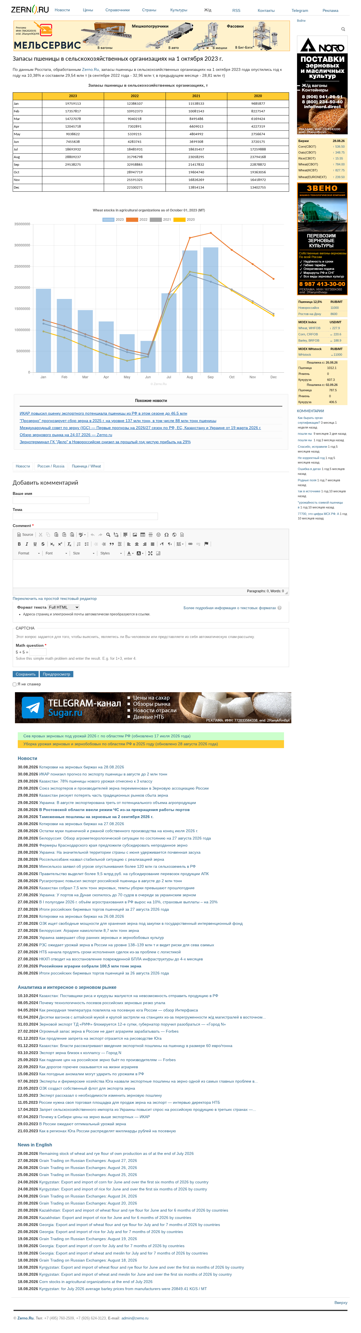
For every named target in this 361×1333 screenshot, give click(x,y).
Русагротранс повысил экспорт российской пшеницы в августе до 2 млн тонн (110, 881)
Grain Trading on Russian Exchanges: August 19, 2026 (88, 1238)
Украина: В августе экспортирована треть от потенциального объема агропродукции (117, 802)
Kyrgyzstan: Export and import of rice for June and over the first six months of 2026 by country (123, 1189)
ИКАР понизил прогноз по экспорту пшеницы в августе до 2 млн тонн (103, 774)
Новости (62, 10)
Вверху (340, 1302)
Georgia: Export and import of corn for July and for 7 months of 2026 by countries (111, 1246)
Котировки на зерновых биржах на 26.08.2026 (81, 916)
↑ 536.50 (339, 146)
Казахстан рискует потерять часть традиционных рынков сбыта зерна (103, 795)
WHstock (304, 354)
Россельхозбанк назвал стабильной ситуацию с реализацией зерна (101, 859)
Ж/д (207, 10)
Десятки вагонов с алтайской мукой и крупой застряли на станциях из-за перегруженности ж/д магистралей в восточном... (152, 1017)
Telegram (300, 10)
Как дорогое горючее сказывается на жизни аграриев (88, 1067)
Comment (23, 525)
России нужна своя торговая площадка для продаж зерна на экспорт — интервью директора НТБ (129, 1102)
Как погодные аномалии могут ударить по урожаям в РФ (91, 1074)
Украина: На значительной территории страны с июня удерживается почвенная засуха (120, 852)
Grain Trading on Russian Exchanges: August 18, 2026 (88, 1260)
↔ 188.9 (335, 340)
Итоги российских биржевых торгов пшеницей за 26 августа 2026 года (104, 973)
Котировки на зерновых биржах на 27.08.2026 (81, 823)
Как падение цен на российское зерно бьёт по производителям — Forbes (107, 1059)
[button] (25, 534)
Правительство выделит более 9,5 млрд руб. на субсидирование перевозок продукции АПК (124, 873)
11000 (335, 307)
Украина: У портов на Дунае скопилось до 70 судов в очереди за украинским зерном (117, 895)
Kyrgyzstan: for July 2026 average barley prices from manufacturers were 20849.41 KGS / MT (123, 1288)
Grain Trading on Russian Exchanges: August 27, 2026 (88, 1160)
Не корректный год (311, 458)
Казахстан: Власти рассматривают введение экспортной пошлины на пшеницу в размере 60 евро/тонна (135, 1045)
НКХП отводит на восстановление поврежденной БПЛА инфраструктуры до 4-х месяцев (121, 959)
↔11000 (336, 354)
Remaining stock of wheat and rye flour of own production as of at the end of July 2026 (116, 1153)
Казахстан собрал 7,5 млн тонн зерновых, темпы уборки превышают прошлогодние (117, 888)
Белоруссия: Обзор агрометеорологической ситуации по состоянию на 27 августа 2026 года (125, 838)
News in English (35, 1144)
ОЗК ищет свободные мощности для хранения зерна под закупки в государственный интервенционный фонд (141, 923)
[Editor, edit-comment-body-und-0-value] (151, 574)
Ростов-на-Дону (309, 314)
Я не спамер (29, 684)
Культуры (178, 10)
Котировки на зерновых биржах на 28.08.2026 (81, 767)
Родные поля (307, 480)
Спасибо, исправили (312, 446)
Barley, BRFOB (308, 340)
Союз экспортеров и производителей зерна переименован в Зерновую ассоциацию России (124, 788)
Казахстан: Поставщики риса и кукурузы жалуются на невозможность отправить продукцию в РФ (128, 995)
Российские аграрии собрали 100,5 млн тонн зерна (90, 966)
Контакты (266, 10)
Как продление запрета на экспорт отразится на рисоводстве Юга (100, 1038)
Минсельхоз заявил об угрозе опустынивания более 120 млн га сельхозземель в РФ (117, 866)
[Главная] (30, 10)
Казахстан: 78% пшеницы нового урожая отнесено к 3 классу (95, 781)
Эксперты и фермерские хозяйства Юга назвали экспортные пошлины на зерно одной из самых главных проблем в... (148, 1081)
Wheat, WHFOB (309, 328)
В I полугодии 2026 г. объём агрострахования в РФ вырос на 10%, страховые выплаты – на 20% (128, 902)
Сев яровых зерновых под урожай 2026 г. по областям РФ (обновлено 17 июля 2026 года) (104, 736)
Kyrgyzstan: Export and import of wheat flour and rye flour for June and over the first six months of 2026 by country (141, 1267)
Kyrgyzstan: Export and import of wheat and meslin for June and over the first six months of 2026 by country (135, 1274)
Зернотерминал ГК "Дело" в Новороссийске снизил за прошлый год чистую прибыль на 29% (105, 442)
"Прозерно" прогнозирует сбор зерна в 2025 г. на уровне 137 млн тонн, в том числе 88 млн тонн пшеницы (118, 420)
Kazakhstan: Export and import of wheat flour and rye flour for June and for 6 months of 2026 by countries (133, 1210)
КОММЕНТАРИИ (310, 411)
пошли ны (305, 433)
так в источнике (309, 491)
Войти (301, 20)
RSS (236, 10)
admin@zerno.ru (135, 1318)
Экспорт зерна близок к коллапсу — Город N (80, 1052)
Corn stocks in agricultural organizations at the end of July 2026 (96, 1281)
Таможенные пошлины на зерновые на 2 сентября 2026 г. (96, 816)
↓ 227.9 (335, 328)
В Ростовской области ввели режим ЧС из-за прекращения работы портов (114, 809)
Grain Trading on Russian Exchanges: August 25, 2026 (88, 1174)
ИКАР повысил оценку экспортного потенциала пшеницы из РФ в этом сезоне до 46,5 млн (103, 413)
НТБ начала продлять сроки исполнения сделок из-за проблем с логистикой (110, 952)
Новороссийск (308, 307)
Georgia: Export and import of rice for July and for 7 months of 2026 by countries (111, 1231)
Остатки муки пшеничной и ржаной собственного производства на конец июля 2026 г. (118, 831)
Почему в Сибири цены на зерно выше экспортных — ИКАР (94, 1117)
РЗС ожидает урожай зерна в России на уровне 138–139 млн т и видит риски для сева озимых (126, 945)
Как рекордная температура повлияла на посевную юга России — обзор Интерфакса (118, 1010)
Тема (17, 509)
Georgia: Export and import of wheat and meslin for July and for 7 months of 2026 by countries (123, 1253)
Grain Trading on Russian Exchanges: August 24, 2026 (88, 1196)
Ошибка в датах (309, 469)
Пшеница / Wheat (86, 466)
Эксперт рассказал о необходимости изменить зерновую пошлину (100, 1095)
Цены (88, 10)
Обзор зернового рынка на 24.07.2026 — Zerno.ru (66, 434)
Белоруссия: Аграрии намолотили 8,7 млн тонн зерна (89, 930)
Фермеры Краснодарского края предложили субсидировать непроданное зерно (113, 845)
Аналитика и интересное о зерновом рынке (67, 987)
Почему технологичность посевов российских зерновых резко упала (102, 1002)
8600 (334, 314)
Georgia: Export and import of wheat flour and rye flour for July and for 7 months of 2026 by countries (129, 1224)
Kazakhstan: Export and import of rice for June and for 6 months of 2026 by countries (115, 1217)
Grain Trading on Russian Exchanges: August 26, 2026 (88, 1167)
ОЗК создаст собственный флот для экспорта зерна (87, 1088)
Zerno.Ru (90, 69)
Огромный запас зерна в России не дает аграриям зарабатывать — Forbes (109, 1031)
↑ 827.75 (339, 170)
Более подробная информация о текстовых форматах (230, 608)
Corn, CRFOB (308, 334)
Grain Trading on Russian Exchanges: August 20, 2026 (88, 1203)
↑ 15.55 (338, 158)
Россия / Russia (51, 466)
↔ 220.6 (335, 334)
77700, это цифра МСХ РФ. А (318, 513)
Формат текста (32, 607)
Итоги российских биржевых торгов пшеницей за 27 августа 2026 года (104, 909)
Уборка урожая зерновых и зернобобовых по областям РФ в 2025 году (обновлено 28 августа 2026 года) (118, 744)
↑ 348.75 (339, 152)
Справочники (117, 10)
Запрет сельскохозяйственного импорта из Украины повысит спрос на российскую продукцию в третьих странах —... (147, 1109)
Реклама (330, 10)
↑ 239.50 (339, 177)
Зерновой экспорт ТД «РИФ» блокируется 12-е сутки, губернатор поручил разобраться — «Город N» (132, 1024)
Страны (149, 10)
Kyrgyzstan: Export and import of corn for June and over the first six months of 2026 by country (123, 1182)
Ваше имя (22, 493)
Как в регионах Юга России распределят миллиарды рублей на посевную (107, 1131)
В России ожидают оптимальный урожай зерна (82, 1124)
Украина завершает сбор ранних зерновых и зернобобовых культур (101, 937)
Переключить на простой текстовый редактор (55, 598)
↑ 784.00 (339, 164)
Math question (31, 645)
